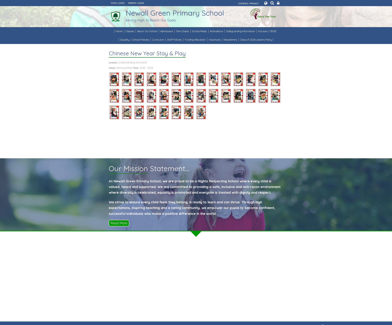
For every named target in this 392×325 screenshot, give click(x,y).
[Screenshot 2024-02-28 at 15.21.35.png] (189, 95)
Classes (129, 31)
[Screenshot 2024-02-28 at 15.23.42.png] (213, 95)
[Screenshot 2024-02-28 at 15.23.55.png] (275, 95)
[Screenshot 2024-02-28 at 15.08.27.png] (127, 95)
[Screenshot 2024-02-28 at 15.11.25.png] (114, 78)
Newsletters (230, 39)
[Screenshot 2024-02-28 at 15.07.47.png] (114, 95)
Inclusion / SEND (267, 31)
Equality (124, 39)
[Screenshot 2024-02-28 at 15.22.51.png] (189, 78)
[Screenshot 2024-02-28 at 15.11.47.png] (139, 78)
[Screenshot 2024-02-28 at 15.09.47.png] (201, 95)
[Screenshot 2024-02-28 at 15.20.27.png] (139, 112)
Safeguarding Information (240, 31)
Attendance (216, 31)
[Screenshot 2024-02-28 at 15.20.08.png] (238, 78)
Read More (119, 223)
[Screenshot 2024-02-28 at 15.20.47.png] (151, 78)
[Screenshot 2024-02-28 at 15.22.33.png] (151, 95)
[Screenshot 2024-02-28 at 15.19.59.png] (176, 112)
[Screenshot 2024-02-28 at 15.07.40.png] (114, 112)
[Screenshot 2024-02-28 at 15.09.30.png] (263, 95)
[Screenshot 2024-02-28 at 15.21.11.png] (176, 95)
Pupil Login (117, 3)
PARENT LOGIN (136, 3)
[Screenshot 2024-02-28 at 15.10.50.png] (164, 112)
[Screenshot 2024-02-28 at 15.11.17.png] (238, 95)
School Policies (140, 39)
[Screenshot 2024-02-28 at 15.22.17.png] (151, 112)
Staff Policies (174, 39)
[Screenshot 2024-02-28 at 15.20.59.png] (189, 112)
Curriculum (158, 39)
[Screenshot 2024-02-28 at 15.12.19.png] (127, 112)
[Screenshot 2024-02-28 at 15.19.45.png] (251, 95)
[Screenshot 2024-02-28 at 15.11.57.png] (164, 78)
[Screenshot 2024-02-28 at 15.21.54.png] (275, 78)
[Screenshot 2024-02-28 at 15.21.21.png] (127, 78)
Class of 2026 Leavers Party (256, 39)
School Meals (199, 31)
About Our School (147, 31)
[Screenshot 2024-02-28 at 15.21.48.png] (226, 78)
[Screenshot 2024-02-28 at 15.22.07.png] (226, 95)
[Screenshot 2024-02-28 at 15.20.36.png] (201, 78)
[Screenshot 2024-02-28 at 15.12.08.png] (263, 78)
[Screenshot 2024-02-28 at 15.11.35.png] (164, 95)
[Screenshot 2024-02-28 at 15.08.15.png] (139, 95)
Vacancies (215, 39)
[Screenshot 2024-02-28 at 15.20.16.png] (201, 112)
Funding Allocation (195, 39)
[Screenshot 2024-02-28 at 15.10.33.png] (176, 78)
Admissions (166, 31)
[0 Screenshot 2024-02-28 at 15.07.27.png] (213, 78)
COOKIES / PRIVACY (248, 3)
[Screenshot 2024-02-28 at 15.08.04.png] (251, 78)
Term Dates (182, 31)
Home (119, 31)
